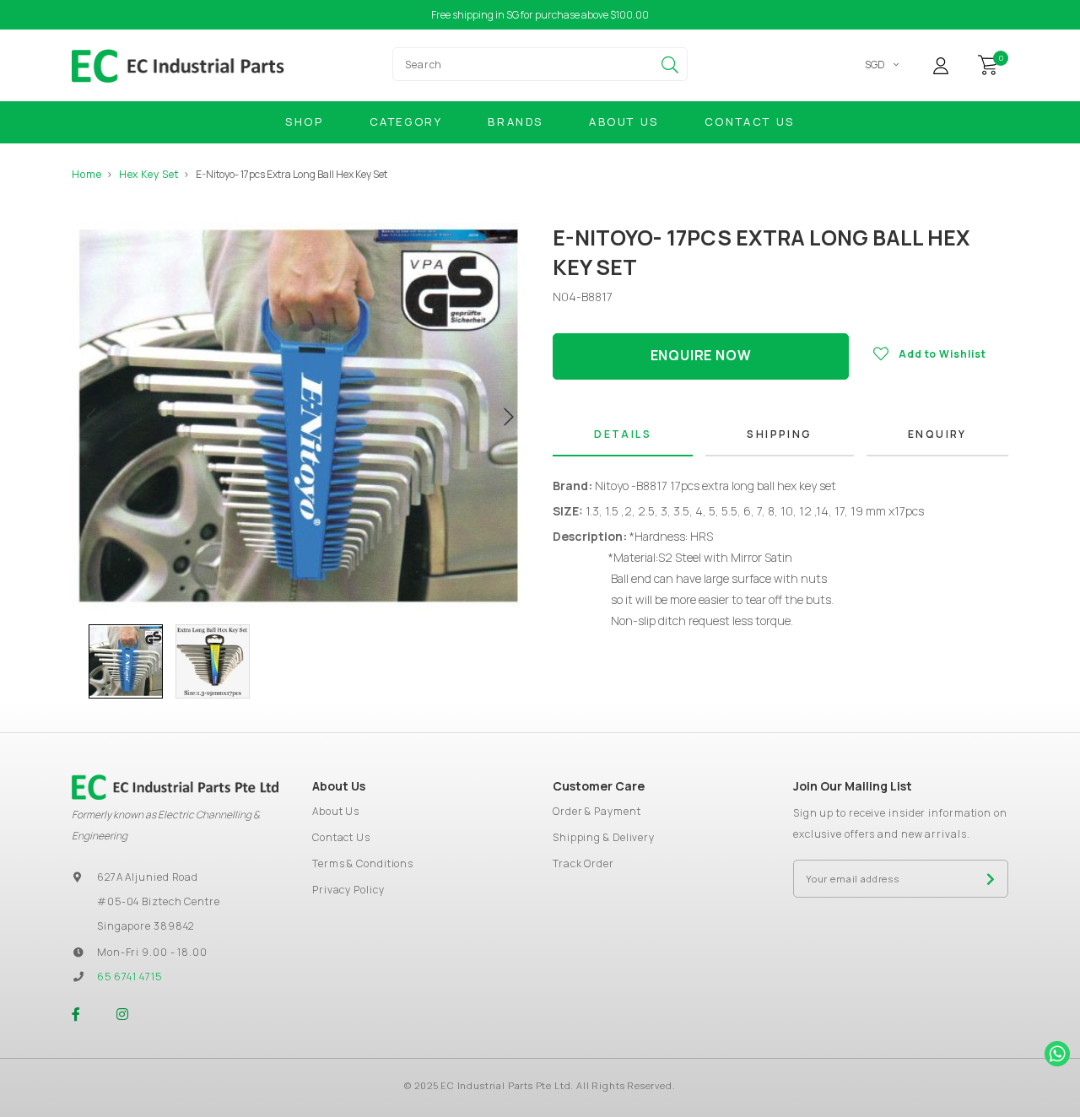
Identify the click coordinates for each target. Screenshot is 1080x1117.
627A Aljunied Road (147, 877)
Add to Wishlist (942, 354)
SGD (875, 64)
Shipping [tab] (779, 434)
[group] (126, 661)
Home (87, 174)
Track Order (583, 863)
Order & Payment (597, 811)
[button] (80, 661)
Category (406, 121)
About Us (624, 121)
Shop (304, 121)
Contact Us (750, 121)
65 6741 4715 (129, 976)
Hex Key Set (149, 174)
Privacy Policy (348, 889)
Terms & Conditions (362, 863)
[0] (988, 64)
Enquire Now (701, 355)
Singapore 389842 (145, 926)
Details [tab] (622, 434)
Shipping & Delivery (604, 837)
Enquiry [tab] (937, 434)
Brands (515, 121)
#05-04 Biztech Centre (158, 901)
